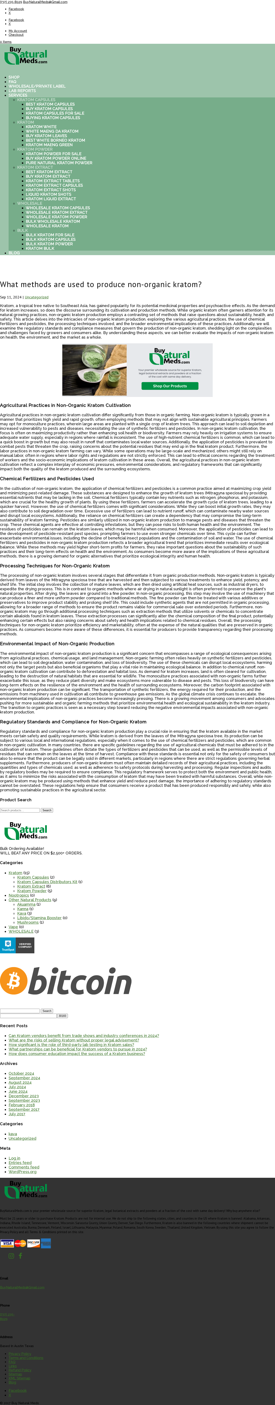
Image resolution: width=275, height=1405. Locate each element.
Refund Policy (20, 1370)
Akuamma (26, 904)
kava (13, 1134)
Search (47, 810)
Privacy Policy (20, 1354)
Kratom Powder (35, 149)
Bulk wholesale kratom (53, 221)
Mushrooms (28, 922)
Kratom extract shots (51, 190)
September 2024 (24, 1078)
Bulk (22, 230)
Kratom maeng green (49, 144)
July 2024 (17, 1087)
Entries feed (20, 1162)
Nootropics (19, 895)
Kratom (25, 122)
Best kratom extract (49, 172)
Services (18, 95)
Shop (14, 77)
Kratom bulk (40, 248)
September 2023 (24, 1100)
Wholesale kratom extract (57, 212)
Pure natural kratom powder (59, 162)
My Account (18, 31)
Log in (14, 1158)
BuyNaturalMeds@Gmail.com (22, 1287)
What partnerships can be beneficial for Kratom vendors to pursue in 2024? (78, 1049)
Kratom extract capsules (54, 185)
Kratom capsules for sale (55, 113)
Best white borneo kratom (55, 140)
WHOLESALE (21, 931)
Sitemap (15, 1374)
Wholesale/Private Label (37, 86)
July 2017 (17, 1114)
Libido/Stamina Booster (39, 918)
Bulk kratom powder (49, 244)
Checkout (16, 35)
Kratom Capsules (36, 99)
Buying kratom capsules (53, 117)
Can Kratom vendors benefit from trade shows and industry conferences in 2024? (84, 1035)
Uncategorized (37, 297)
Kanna (22, 909)
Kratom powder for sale (53, 153)
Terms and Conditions (26, 1358)
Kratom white (41, 126)
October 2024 (21, 1073)
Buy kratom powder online (56, 158)
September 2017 (24, 1109)
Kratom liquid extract (51, 199)
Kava (21, 913)
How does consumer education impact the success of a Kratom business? (77, 1053)
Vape (13, 927)
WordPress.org (23, 1171)
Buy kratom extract (48, 176)
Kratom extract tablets (53, 181)
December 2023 (24, 1096)
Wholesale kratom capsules (58, 208)
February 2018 (22, 1105)
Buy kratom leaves (46, 135)
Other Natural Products (30, 900)
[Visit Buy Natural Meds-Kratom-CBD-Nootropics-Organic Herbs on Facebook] (20, 1257)
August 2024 (20, 1082)
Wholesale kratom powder (56, 217)
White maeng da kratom (52, 131)
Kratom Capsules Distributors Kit (47, 882)
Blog (14, 253)
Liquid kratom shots (48, 194)
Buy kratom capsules (49, 108)
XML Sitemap (19, 1378)
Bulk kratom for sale (50, 235)
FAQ (12, 81)
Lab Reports (22, 90)
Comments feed (24, 1167)
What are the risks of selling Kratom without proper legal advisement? (74, 1040)
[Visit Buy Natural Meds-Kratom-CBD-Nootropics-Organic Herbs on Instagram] (11, 1257)
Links (13, 1366)
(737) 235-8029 (11, 2)
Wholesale (29, 203)
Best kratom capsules (50, 104)
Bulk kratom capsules (51, 239)
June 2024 (18, 1091)
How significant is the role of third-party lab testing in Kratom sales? (71, 1044)
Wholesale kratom (47, 226)
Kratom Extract (35, 167)
